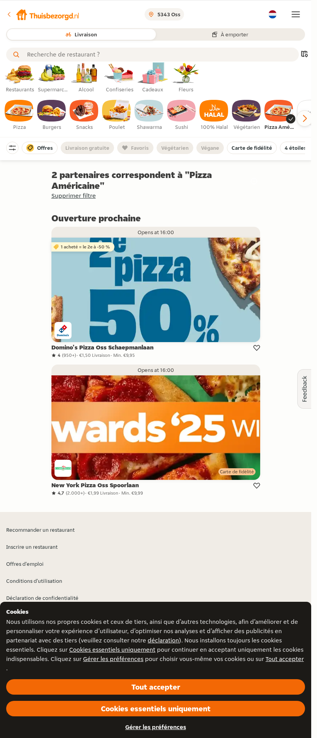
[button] (43, 14)
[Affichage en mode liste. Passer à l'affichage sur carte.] (304, 54)
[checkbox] (19, 115)
